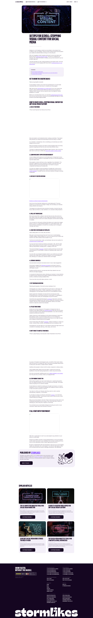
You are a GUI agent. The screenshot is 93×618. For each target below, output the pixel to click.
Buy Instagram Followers (53, 568)
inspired (52, 394)
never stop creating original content (53, 150)
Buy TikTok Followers (68, 568)
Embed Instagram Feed (51, 595)
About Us (64, 584)
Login (68, 1)
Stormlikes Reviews (67, 585)
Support (48, 588)
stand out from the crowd (41, 56)
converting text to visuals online (36, 241)
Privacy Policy (50, 591)
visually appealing (33, 171)
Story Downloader (50, 599)
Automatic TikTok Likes (68, 572)
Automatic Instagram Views (53, 574)
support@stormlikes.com (18, 577)
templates (46, 321)
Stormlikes (35, 452)
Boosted (41, 249)
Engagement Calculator (52, 601)
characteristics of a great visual (44, 88)
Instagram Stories (48, 310)
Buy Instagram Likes (52, 570)
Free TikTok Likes (66, 578)
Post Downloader (50, 598)
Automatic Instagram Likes (53, 572)
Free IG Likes (49, 578)
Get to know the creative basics (37, 71)
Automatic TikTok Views (68, 574)
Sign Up (70, 1)
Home (48, 584)
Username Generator (51, 602)
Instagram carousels (45, 265)
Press (48, 587)
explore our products (39, 456)
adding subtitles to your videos (56, 373)
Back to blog (25, 463)
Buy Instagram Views (52, 571)
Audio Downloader (66, 598)
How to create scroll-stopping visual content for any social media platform (44, 72)
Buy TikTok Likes (67, 570)
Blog (48, 585)
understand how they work (56, 94)
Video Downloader (66, 595)
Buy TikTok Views (67, 571)
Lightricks (50, 299)
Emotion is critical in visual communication (38, 200)
